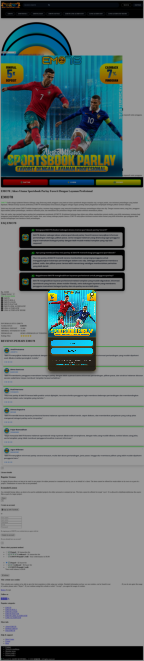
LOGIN (72, 343)
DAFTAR (72, 351)
